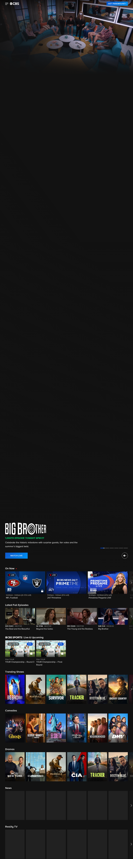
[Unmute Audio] (125, 556)
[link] (117, 4)
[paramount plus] (14, 3)
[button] (7, 4)
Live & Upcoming (33, 637)
